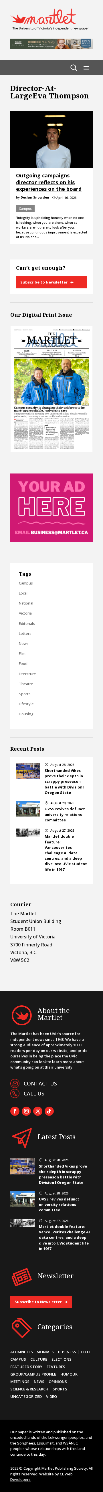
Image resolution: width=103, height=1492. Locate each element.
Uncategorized (26, 1396)
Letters (25, 633)
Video (51, 1396)
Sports (25, 693)
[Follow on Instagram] (26, 1111)
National (26, 603)
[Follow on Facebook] (14, 1111)
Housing (26, 713)
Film (22, 653)
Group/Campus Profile (33, 1374)
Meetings (19, 1381)
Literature (27, 673)
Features (56, 1366)
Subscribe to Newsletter (44, 282)
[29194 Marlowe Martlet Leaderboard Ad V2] (51, 47)
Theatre (26, 683)
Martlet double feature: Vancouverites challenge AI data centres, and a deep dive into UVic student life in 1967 (66, 853)
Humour (69, 1374)
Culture (38, 1359)
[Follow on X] (37, 1111)
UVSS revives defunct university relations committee (65, 814)
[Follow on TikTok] (49, 1111)
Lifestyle (26, 703)
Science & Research (29, 1389)
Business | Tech (74, 1351)
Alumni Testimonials (32, 1351)
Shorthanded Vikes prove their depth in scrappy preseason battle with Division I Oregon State (64, 781)
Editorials (27, 623)
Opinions (58, 1381)
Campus (25, 208)
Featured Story (26, 1366)
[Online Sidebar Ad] (51, 540)
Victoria (25, 613)
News (24, 643)
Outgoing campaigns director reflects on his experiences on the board (49, 182)
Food (23, 663)
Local (23, 593)
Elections (62, 1359)
